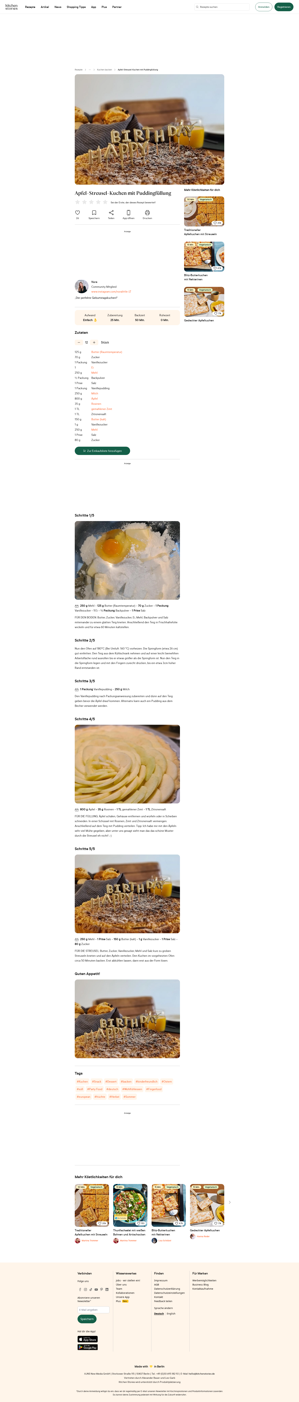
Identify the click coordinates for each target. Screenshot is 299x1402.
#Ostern (167, 1081)
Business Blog (200, 1284)
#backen (126, 1081)
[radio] (77, 202)
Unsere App (123, 1297)
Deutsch (159, 1313)
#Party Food (94, 1089)
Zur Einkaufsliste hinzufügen (104, 451)
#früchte (99, 1097)
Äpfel (94, 398)
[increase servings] (94, 342)
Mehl (94, 373)
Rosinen (96, 404)
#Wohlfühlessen (132, 1089)
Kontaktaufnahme (202, 1288)
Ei (92, 367)
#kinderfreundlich (146, 1081)
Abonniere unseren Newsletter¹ (89, 1299)
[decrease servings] (79, 342)
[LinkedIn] (107, 1289)
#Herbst (114, 1097)
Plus (121, 1301)
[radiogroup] (92, 202)
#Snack (96, 1081)
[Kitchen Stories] (11, 7)
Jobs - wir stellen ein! (128, 1280)
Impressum (160, 1280)
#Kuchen (82, 1081)
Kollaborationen (125, 1292)
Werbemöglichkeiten (204, 1280)
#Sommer (129, 1097)
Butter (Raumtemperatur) (106, 352)
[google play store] (94, 1348)
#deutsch (112, 1089)
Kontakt (158, 1297)
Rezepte (79, 69)
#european (83, 1097)
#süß (80, 1089)
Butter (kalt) (98, 419)
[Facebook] (80, 1289)
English (171, 1313)
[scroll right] (229, 1202)
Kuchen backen (104, 69)
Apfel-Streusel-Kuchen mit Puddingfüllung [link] (138, 69)
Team (119, 1288)
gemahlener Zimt (101, 409)
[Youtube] (96, 1289)
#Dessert (111, 1081)
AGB (156, 1284)
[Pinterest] (101, 1289)
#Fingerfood (153, 1089)
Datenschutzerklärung (167, 1288)
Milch (94, 393)
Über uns (121, 1284)
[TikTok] (90, 1289)
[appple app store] (94, 1340)
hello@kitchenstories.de (202, 1373)
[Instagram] (85, 1289)
